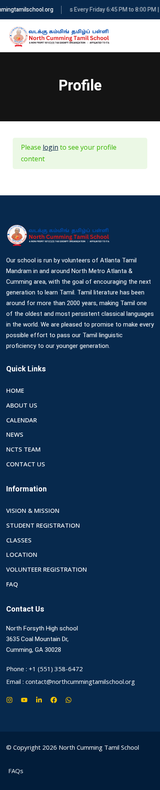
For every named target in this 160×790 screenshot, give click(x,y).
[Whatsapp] (68, 700)
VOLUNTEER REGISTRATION (46, 569)
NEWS (14, 434)
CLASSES (19, 540)
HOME (15, 390)
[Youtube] (24, 700)
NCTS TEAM (23, 449)
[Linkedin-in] (39, 700)
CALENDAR (21, 420)
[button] (150, 36)
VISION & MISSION (32, 510)
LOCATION (21, 554)
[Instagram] (9, 700)
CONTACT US (25, 464)
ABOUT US (21, 405)
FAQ (12, 584)
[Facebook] (53, 700)
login (50, 147)
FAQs (15, 771)
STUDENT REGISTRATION (43, 525)
